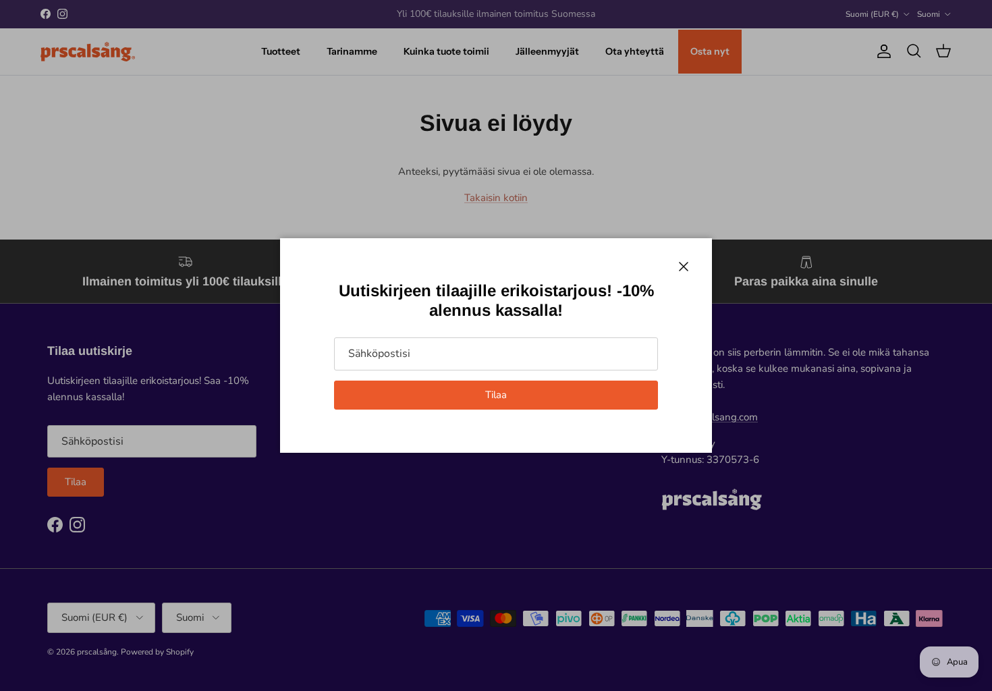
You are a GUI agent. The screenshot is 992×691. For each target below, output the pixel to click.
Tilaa (496, 395)
